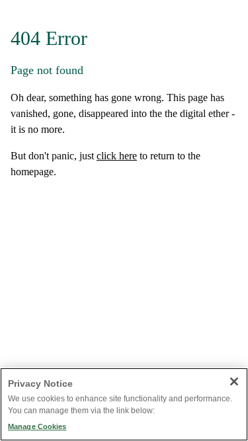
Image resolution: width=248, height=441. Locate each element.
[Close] (234, 381)
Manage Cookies (37, 426)
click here (117, 155)
